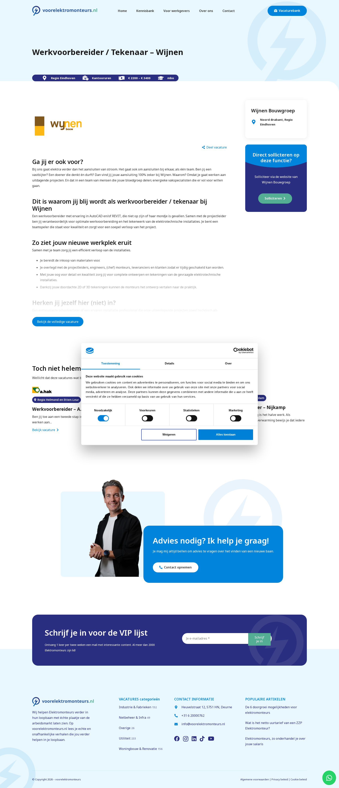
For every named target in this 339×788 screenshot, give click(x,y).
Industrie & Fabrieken (138, 707)
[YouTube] (211, 738)
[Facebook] (177, 738)
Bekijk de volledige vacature (57, 321)
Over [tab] (228, 363)
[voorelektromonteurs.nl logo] (64, 11)
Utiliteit (127, 738)
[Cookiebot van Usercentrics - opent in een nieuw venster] (236, 350)
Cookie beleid (299, 779)
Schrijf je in (259, 639)
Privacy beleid (280, 779)
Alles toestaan (225, 434)
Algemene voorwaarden (254, 779)
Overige (126, 728)
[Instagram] (185, 739)
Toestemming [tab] (110, 363)
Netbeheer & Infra (134, 717)
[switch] (147, 418)
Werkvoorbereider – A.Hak (61, 409)
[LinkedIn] (194, 738)
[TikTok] (202, 738)
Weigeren (168, 434)
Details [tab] (169, 363)
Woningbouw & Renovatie (140, 749)
